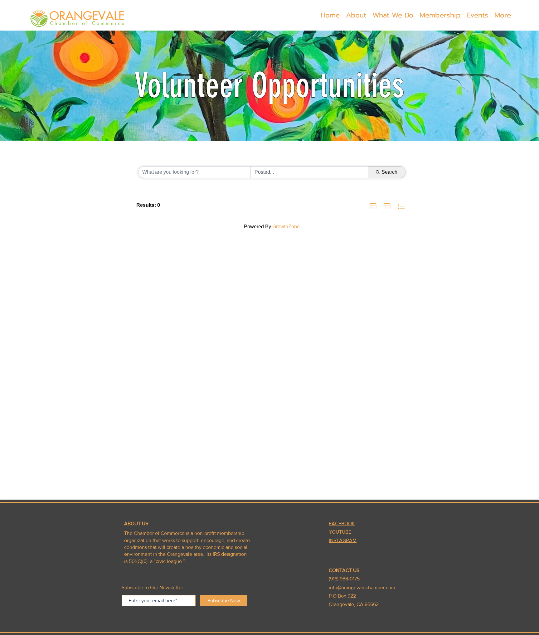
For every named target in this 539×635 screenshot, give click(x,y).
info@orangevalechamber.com (362, 587)
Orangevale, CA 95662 (354, 604)
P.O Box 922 (342, 596)
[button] (356, 15)
